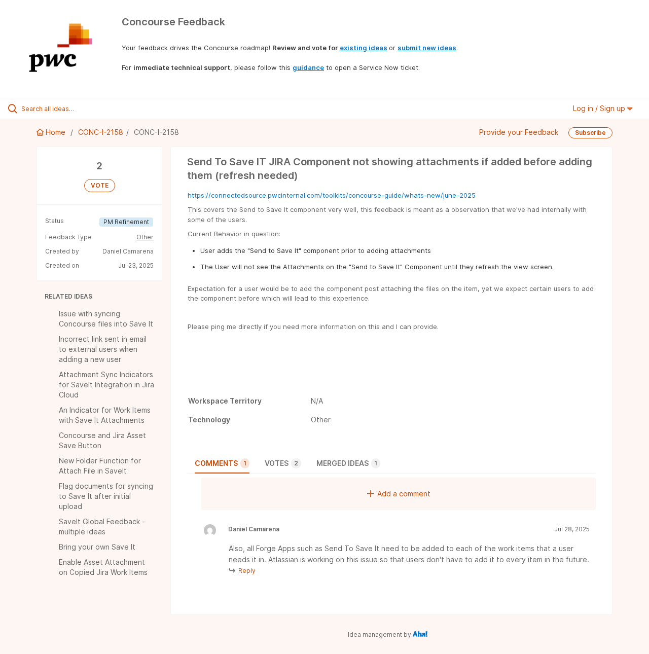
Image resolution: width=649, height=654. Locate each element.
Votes (281, 463)
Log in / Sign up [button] (600, 108)
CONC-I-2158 (100, 132)
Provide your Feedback (518, 132)
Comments (220, 463)
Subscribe (590, 132)
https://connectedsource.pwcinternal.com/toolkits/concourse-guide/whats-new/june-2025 (332, 195)
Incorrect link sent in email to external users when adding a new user (103, 349)
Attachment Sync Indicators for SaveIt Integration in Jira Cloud (106, 384)
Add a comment (403, 493)
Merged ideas (346, 463)
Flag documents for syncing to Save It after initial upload (106, 496)
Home (55, 132)
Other (145, 237)
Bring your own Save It (97, 546)
